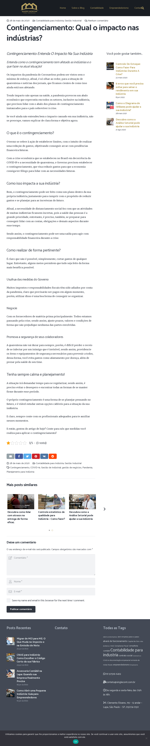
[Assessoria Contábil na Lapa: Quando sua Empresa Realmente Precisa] (11, 673)
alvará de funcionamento (115, 641)
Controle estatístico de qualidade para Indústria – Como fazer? (51, 515)
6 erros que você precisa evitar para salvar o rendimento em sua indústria (129, 89)
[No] (146, 738)
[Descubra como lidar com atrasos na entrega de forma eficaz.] (20, 501)
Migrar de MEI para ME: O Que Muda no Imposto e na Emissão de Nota (31, 642)
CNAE (112, 646)
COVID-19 (35, 468)
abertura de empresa (110, 637)
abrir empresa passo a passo (128, 636)
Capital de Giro (133, 641)
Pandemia (87, 468)
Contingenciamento (19, 468)
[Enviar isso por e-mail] (11, 456)
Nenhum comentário (98, 21)
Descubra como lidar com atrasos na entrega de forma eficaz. (18, 517)
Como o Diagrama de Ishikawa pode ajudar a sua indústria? (128, 106)
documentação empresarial (120, 660)
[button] (49, 530)
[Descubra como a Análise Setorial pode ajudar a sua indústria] (110, 121)
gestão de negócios (71, 468)
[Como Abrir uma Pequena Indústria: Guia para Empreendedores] (11, 693)
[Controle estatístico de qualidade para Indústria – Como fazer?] (51, 501)
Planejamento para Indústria (20, 472)
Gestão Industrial (73, 21)
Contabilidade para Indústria (50, 21)
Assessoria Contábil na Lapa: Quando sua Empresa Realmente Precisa (29, 676)
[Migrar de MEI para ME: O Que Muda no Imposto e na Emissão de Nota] (11, 641)
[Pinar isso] (36, 456)
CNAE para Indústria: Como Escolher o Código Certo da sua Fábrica (31, 658)
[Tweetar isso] (27, 456)
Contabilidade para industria (123, 653)
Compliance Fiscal (121, 645)
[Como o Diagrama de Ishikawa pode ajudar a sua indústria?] (110, 105)
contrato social (125, 655)
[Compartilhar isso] (19, 456)
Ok (75, 741)
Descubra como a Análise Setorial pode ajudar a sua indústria (128, 123)
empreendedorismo (121, 664)
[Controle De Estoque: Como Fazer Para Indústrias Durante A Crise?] (110, 66)
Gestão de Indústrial (51, 468)
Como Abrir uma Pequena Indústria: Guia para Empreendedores (31, 694)
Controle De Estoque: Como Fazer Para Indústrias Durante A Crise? (128, 69)
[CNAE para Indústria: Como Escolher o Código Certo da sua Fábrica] (11, 657)
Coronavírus (137, 656)
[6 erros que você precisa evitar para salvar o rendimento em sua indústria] (110, 85)
